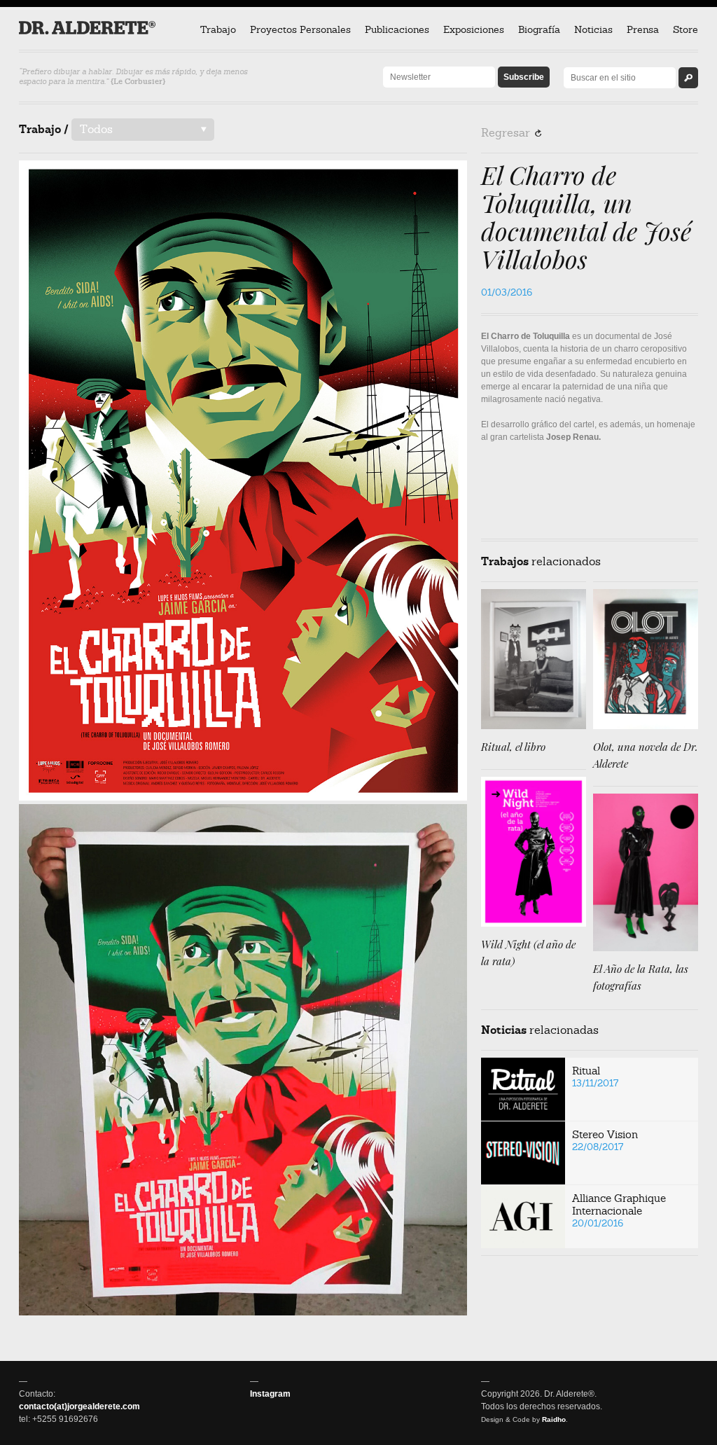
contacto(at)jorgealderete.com (79, 1406)
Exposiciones (473, 29)
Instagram (270, 1394)
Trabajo (218, 29)
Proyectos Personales (300, 29)
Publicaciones (397, 29)
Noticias (593, 29)
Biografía (539, 29)
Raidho (554, 1419)
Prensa (643, 29)
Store (685, 29)
